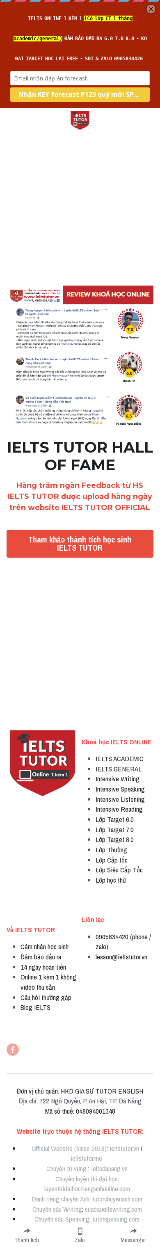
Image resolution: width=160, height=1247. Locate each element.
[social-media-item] (13, 1049)
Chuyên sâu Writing (57, 1209)
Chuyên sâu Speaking (61, 1219)
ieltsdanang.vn (109, 1168)
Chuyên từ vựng (66, 1168)
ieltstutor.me (86, 1158)
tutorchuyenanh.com (117, 1199)
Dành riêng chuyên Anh (60, 1199)
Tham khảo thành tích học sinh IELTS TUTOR (79, 543)
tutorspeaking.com (115, 1219)
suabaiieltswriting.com (113, 1209)
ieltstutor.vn (124, 1148)
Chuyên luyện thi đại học (86, 1178)
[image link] (80, 119)
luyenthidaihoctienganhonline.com (87, 1188)
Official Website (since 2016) (69, 1148)
